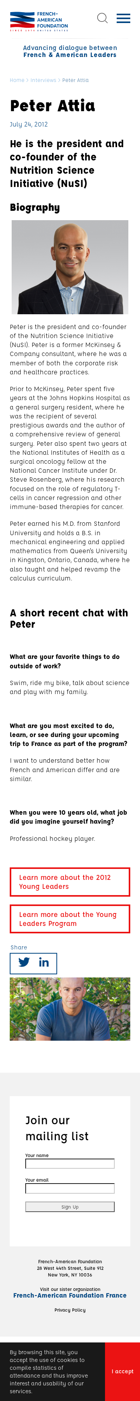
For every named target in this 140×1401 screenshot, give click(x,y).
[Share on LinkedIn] (44, 964)
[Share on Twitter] (24, 964)
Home (17, 80)
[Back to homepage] (39, 21)
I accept (122, 1371)
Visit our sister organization (70, 1292)
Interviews (43, 80)
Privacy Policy (70, 1310)
